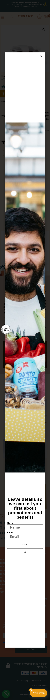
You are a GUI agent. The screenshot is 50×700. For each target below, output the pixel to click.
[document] (25, 350)
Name (10, 523)
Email (10, 532)
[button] (41, 56)
